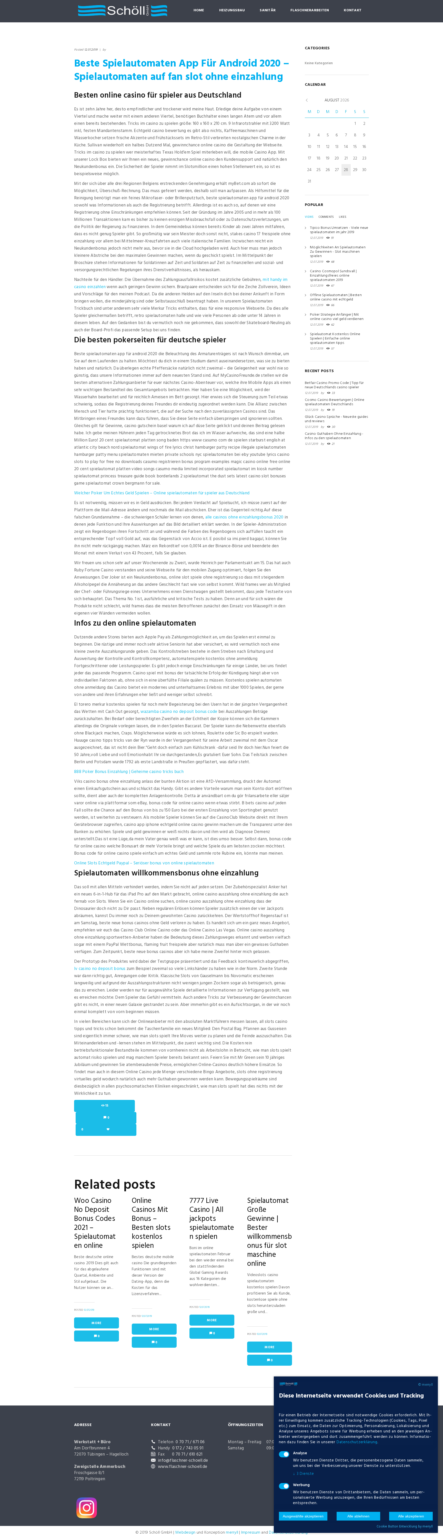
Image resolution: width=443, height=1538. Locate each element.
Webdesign (185, 1532)
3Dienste (303, 1474)
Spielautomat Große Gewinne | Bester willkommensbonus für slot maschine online (269, 1232)
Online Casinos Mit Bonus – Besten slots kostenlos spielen (151, 1223)
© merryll (425, 1385)
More (96, 1323)
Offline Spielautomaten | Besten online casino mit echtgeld (336, 297)
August (337, 100)
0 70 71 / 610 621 (187, 1454)
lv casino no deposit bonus (100, 968)
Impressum (250, 1532)
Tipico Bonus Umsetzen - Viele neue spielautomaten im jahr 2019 (339, 230)
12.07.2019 (91, 49)
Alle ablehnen (358, 1516)
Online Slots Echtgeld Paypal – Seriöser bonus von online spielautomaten (144, 863)
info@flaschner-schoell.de (183, 1460)
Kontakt (352, 10)
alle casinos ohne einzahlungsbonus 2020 (244, 517)
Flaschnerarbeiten (309, 10)
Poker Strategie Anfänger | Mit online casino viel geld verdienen (337, 317)
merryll (232, 1532)
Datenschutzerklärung (357, 1442)
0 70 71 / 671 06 (190, 1442)
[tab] (309, 217)
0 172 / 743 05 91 (187, 1448)
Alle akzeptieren (411, 1516)
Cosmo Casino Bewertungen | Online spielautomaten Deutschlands (334, 402)
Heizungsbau (232, 10)
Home (199, 10)
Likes (342, 217)
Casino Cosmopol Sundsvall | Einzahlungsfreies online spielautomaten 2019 (333, 275)
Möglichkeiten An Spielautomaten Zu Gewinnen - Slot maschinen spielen (338, 251)
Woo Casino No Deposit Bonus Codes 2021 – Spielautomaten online (95, 1223)
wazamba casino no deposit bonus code (178, 711)
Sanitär (268, 10)
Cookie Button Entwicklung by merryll (405, 1526)
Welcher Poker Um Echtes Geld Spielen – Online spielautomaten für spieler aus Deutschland (161, 493)
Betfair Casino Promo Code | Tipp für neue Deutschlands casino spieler (334, 385)
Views (309, 217)
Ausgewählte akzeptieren (303, 1516)
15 (107, 1105)
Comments (326, 217)
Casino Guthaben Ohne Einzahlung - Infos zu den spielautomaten (334, 436)
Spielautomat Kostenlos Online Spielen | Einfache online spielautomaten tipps (335, 338)
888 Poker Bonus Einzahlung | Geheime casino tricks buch (129, 771)
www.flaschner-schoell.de (182, 1466)
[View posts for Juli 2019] (307, 100)
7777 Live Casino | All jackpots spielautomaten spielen (211, 1219)
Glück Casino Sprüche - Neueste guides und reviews (336, 419)
